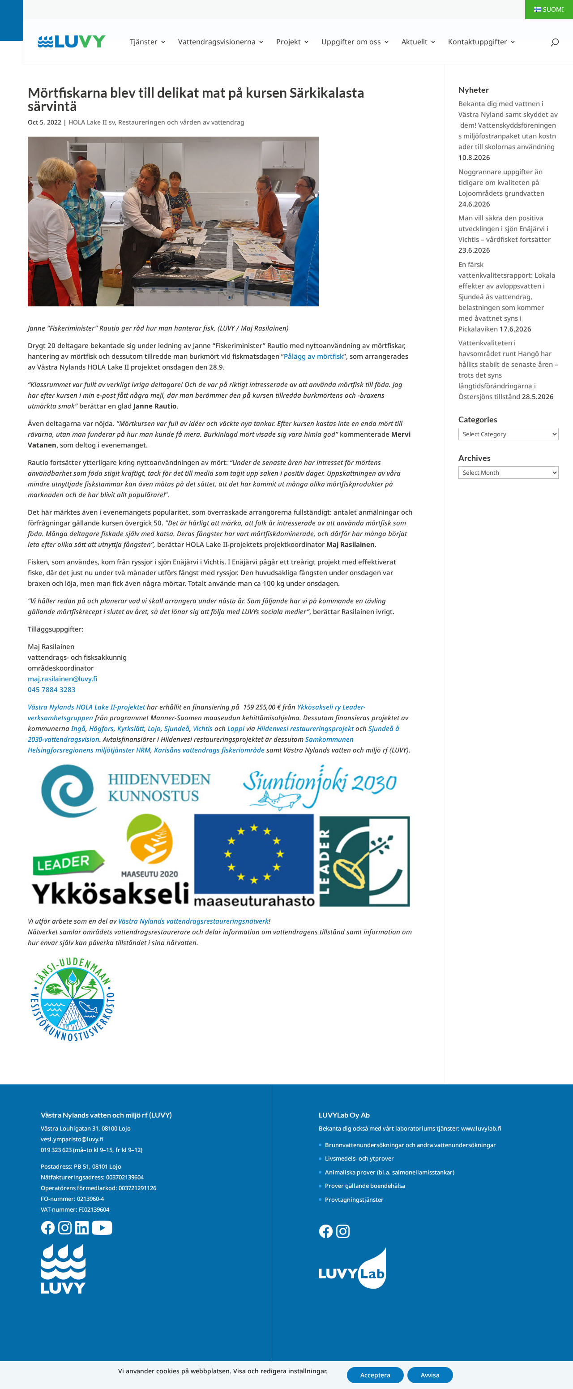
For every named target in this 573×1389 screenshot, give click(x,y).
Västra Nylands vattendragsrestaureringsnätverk (193, 920)
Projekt (288, 43)
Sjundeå (176, 728)
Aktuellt (415, 43)
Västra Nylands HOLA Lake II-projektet (86, 706)
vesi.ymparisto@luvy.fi (72, 1139)
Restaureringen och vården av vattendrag (181, 122)
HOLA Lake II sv (91, 122)
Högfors (101, 728)
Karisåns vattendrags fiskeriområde (209, 749)
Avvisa (430, 1375)
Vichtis (203, 728)
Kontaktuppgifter (477, 43)
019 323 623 (56, 1150)
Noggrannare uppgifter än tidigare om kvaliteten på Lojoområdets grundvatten (501, 182)
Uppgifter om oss (351, 43)
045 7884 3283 (52, 689)
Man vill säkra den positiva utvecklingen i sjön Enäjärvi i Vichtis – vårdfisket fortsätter (504, 228)
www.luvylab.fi (481, 1128)
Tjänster (144, 43)
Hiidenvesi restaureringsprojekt (305, 728)
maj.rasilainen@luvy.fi (62, 678)
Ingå (78, 728)
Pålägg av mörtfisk (313, 356)
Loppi (235, 728)
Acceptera (375, 1375)
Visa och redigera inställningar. (280, 1371)
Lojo (154, 728)
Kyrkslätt (130, 728)
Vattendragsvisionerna (217, 43)
